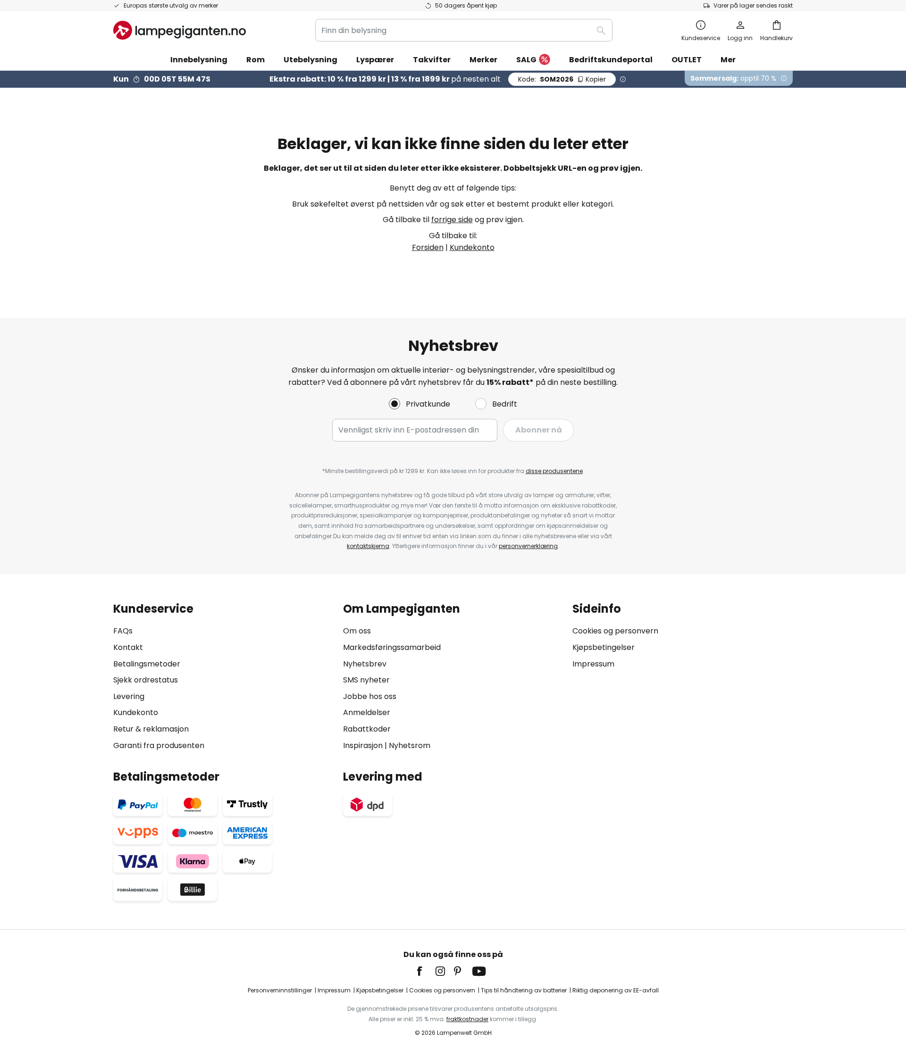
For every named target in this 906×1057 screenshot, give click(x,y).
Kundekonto (472, 247)
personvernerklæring (528, 546)
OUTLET (686, 59)
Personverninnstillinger (280, 990)
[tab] (223, 677)
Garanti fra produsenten (158, 745)
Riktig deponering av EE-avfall (615, 990)
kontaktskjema (368, 546)
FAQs (123, 630)
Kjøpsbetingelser (603, 647)
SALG (526, 59)
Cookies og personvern (615, 630)
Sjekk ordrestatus (145, 679)
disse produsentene (554, 471)
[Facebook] (425, 971)
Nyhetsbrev (364, 663)
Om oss (357, 630)
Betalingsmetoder (146, 663)
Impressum (593, 663)
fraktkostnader (467, 1019)
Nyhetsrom (409, 745)
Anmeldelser (366, 712)
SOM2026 (562, 79)
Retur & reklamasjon (151, 729)
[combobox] (464, 30)
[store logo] (179, 30)
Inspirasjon (363, 745)
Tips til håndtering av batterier (524, 990)
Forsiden (428, 247)
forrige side (452, 219)
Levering (128, 696)
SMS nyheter (366, 679)
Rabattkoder (367, 729)
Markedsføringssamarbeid (392, 647)
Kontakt (128, 647)
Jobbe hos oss (369, 696)
